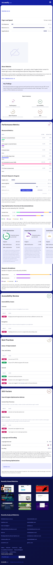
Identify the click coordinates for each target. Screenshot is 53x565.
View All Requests (26, 190)
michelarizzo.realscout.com (34, 536)
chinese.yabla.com (5, 539)
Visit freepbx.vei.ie (7, 78)
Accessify (7, 3)
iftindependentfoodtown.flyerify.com (10, 536)
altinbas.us (30, 525)
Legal (20, 547)
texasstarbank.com (32, 519)
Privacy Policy (4, 552)
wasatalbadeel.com (32, 539)
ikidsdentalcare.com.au (7, 519)
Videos (2, 547)
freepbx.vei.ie (6, 11)
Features (8, 547)
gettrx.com (30, 542)
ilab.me (3, 532)
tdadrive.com (4, 522)
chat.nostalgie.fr (5, 525)
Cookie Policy (13, 552)
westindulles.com (31, 522)
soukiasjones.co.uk (32, 532)
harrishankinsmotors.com (33, 529)
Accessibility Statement (7, 549)
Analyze (22, 557)
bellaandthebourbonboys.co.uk (9, 529)
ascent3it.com (4, 542)
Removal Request (18, 549)
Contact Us (14, 547)
